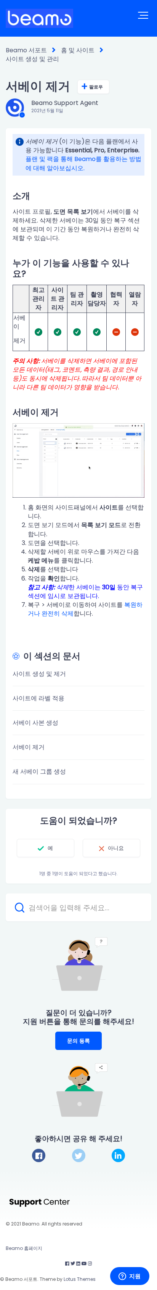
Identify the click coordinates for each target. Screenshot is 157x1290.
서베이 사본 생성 (35, 722)
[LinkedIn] (118, 1155)
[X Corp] (78, 1155)
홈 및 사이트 (78, 50)
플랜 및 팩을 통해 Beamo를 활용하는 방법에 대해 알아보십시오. (83, 163)
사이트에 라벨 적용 (38, 698)
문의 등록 (78, 1041)
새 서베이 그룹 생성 (39, 771)
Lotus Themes (80, 1279)
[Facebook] (38, 1155)
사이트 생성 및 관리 (32, 59)
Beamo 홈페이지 (24, 1248)
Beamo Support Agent (64, 102)
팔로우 (96, 87)
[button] (143, 15)
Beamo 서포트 (26, 50)
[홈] (39, 18)
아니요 (116, 848)
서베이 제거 (29, 747)
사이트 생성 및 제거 (39, 673)
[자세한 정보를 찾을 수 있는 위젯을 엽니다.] (129, 1276)
